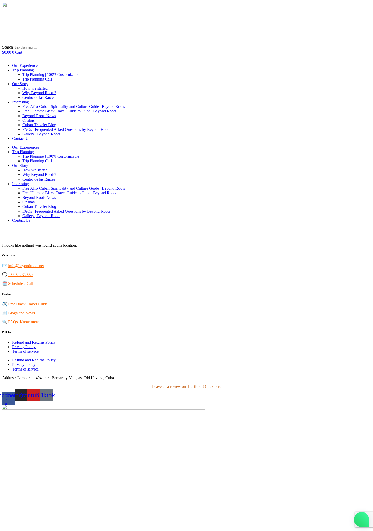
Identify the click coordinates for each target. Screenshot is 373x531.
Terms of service (25, 351)
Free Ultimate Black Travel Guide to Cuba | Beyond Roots (69, 111)
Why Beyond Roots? (39, 93)
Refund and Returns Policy (34, 342)
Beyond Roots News (39, 116)
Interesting (20, 102)
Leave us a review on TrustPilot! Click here (186, 386)
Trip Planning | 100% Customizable (50, 74)
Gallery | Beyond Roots (41, 134)
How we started (35, 88)
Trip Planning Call (37, 79)
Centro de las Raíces (38, 97)
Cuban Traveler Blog (39, 125)
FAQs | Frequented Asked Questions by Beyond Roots (66, 129)
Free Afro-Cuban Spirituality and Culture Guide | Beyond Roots (73, 106)
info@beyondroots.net (26, 266)
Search (7, 47)
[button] (186, 42)
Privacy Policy (24, 347)
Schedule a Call (20, 283)
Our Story (20, 84)
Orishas (28, 120)
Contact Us (21, 138)
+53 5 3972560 (20, 274)
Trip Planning (23, 70)
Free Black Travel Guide (28, 304)
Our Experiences (25, 65)
